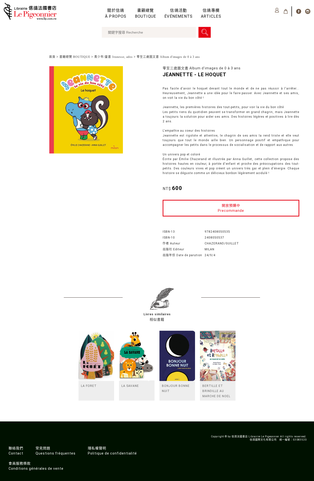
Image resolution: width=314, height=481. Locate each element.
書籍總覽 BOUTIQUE (74, 57)
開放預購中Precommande (231, 208)
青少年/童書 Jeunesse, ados (113, 57)
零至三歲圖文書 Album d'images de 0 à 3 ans (168, 57)
